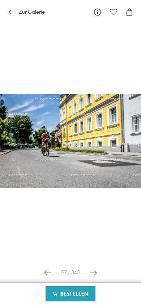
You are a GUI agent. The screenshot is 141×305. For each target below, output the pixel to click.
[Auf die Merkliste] (113, 12)
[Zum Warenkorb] (129, 12)
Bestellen (73, 294)
